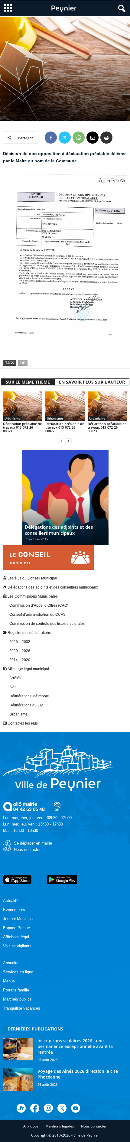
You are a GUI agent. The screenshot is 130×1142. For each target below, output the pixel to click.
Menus (9, 981)
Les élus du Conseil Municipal (32, 578)
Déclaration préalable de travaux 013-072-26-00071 (22, 427)
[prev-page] (61, 441)
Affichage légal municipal (27, 93)
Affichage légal (16, 937)
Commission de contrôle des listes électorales (47, 623)
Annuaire (10, 963)
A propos (30, 1126)
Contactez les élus (22, 723)
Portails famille (16, 990)
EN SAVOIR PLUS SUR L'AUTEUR (92, 382)
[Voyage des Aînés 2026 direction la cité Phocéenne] (18, 1079)
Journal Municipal (18, 919)
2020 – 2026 (19, 651)
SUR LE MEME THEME (28, 382)
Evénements (14, 909)
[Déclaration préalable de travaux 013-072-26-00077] (65, 406)
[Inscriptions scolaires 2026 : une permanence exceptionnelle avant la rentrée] (18, 1049)
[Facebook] (51, 137)
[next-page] (69, 441)
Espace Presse (16, 928)
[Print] (106, 137)
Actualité (10, 900)
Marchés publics (17, 999)
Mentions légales (59, 1126)
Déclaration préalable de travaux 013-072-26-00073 (107, 427)
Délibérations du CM (26, 705)
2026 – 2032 (19, 642)
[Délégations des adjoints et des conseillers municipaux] (65, 500)
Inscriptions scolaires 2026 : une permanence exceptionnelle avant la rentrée (75, 1046)
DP (22, 362)
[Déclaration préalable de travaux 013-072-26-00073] (107, 406)
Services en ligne (18, 972)
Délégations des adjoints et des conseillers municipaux (59, 530)
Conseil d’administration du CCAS (37, 614)
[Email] (92, 137)
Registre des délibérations (29, 633)
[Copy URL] (120, 137)
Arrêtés (15, 678)
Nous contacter (27, 849)
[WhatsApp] (79, 137)
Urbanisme (65, 93)
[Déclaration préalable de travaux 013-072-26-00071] (22, 406)
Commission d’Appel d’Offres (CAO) (38, 605)
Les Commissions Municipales (32, 596)
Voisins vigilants (17, 946)
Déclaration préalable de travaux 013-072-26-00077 (64, 427)
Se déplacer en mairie (33, 843)
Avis (12, 687)
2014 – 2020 (19, 660)
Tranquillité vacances (21, 1008)
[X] (65, 137)
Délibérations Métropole (29, 696)
